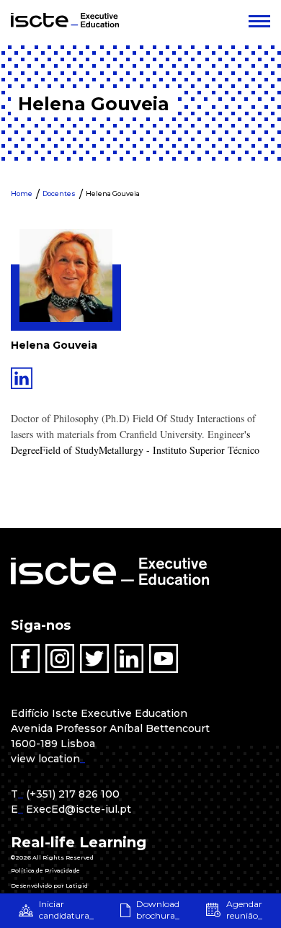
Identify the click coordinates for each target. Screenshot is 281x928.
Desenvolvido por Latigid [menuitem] (49, 885)
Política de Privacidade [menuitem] (45, 870)
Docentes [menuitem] (59, 193)
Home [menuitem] (21, 193)
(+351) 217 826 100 (73, 794)
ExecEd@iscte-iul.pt (78, 809)
